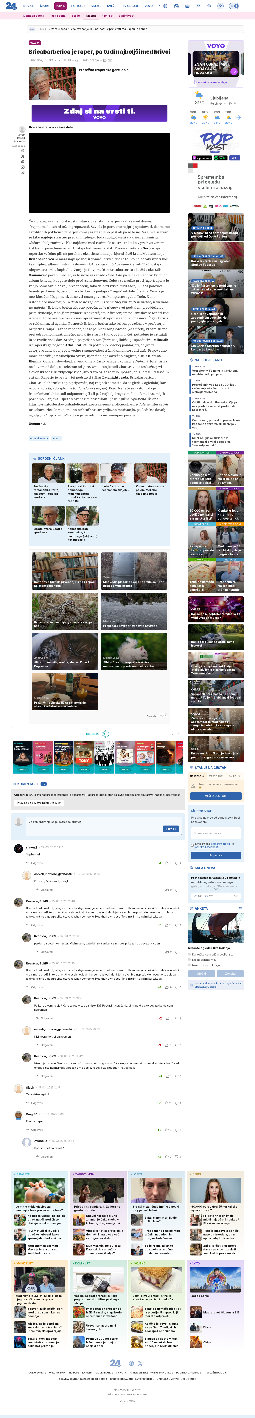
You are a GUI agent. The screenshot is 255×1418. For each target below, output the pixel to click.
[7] (125, 757)
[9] (165, 757)
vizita (138, 1174)
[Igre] (176, 6)
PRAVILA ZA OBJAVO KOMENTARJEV (39, 803)
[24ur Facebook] (131, 1363)
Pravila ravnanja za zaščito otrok (83, 1379)
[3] (43, 757)
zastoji (216, 776)
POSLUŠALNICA (39, 438)
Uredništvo (57, 1372)
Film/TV (107, 15)
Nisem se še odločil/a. (206, 965)
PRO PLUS (73, 1372)
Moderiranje (104, 1372)
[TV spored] (187, 6)
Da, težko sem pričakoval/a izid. (212, 954)
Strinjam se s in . (214, 845)
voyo (196, 1263)
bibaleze (23, 1174)
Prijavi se (170, 828)
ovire (234, 776)
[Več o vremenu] (238, 117)
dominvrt (82, 1263)
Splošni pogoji (216, 1372)
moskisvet (25, 1263)
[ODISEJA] (97, 734)
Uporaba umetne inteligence (176, 1379)
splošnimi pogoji (221, 843)
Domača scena (33, 15)
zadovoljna (84, 1174)
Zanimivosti (127, 15)
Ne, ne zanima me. (204, 959)
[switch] (234, 6)
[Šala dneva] (235, 896)
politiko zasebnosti (207, 847)
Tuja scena (58, 15)
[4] (63, 757)
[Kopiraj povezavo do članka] (23, 173)
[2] (22, 757)
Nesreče (197, 776)
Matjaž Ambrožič (19, 139)
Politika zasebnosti (189, 1372)
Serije (75, 15)
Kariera (87, 1372)
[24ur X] (140, 1363)
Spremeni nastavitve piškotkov (151, 1372)
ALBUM (56, 438)
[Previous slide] (173, 734)
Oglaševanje (37, 1372)
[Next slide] (179, 734)
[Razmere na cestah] (198, 6)
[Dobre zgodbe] (165, 6)
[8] (145, 757)
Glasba (91, 15)
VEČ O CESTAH (215, 796)
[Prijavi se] (220, 6)
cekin (196, 1174)
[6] (104, 757)
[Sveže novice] (31, 29)
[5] (84, 757)
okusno (140, 1263)
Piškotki (121, 1372)
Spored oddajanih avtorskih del (132, 1379)
